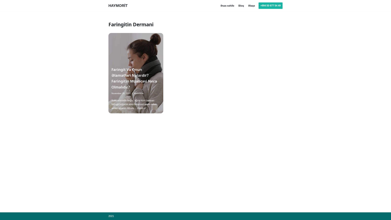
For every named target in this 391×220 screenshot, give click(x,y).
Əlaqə (251, 5)
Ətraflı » (141, 108)
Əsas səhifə (227, 5)
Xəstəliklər (139, 93)
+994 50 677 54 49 (270, 5)
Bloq (241, 5)
